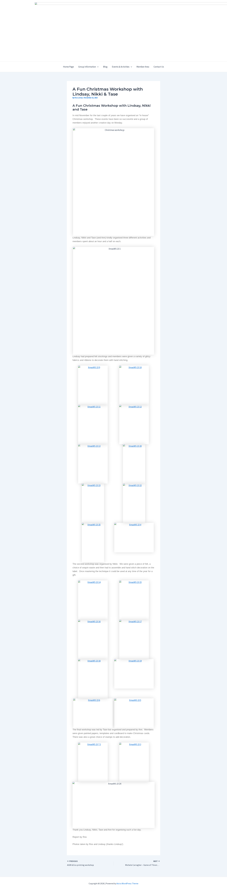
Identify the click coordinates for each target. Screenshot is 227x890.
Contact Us (159, 66)
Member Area (142, 66)
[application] (97, 66)
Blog (105, 66)
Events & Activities (120, 66)
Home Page (68, 66)
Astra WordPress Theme (127, 883)
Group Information (87, 66)
